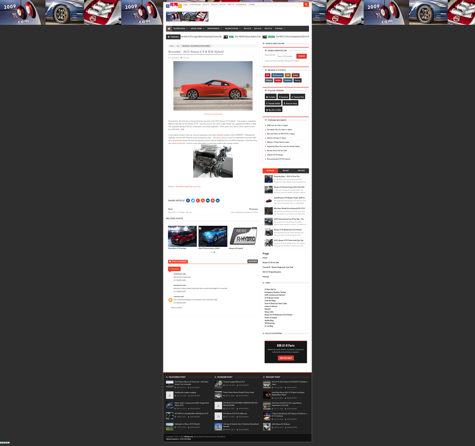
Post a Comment (176, 308)
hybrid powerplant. (178, 143)
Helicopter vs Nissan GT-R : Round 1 (187, 424)
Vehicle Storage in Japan (276, 138)
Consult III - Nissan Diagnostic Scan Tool (278, 267)
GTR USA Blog (270, 301)
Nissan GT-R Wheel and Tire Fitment (288, 230)
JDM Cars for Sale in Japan (277, 125)
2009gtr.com (188, 437)
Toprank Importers (172, 439)
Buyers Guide (179, 28)
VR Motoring (269, 323)
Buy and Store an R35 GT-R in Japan (281, 134)
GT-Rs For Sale (195, 4)
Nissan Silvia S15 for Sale (277, 151)
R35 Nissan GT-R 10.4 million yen (235, 413)
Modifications (231, 28)
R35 (267, 75)
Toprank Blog (241, 4)
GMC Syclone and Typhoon (275, 295)
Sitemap (252, 4)
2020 (293, 37)
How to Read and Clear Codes (276, 304)
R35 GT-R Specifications (272, 272)
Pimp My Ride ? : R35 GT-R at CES (287, 177)
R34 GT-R (222, 4)
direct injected (221, 138)
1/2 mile (246, 37)
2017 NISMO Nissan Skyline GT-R (222, 37)
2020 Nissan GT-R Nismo (281, 424)
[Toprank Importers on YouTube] (176, 4)
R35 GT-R (231, 4)
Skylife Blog (269, 320)
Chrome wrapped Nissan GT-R (234, 382)
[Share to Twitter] (173, 244)
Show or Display (271, 318)
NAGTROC (179, 187)
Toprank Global (274, 103)
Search (301, 56)
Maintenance (213, 28)
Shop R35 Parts (286, 358)
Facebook (284, 97)
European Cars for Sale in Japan (279, 129)
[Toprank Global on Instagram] (172, 4)
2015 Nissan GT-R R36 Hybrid (213, 114)
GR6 (287, 75)
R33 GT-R (214, 4)
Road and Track (194, 187)
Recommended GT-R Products (278, 159)
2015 (184, 58)
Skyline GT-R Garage (275, 155)
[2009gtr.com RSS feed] (180, 6)
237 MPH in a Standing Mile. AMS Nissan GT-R (191, 413)
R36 (178, 46)
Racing (297, 80)
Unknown (177, 296)
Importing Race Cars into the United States (283, 146)
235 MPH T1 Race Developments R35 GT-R (267, 37)
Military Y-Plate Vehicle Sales (278, 142)
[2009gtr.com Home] (169, 29)
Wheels (269, 80)
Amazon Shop (291, 103)
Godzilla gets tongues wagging (185, 392)
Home (185, 4)
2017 (205, 37)
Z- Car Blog (269, 326)
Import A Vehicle (271, 306)
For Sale (278, 28)
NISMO (278, 80)
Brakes (295, 75)
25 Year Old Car (270, 289)
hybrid (222, 228)
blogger (253, 261)
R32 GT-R (206, 4)
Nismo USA (269, 312)
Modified (288, 80)
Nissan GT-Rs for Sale (271, 263)
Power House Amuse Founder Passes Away (238, 392)
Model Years (196, 28)
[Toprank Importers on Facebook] (167, 6)
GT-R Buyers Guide (272, 298)
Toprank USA (299, 97)
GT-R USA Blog (185, 439)
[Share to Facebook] (170, 244)
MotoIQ (268, 309)
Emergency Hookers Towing (275, 292)
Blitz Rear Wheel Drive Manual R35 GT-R (289, 208)
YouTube (272, 97)
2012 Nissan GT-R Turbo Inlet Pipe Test (288, 240)
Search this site (270, 55)
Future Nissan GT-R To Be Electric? (181, 248)
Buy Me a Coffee (275, 110)
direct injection (249, 228)
